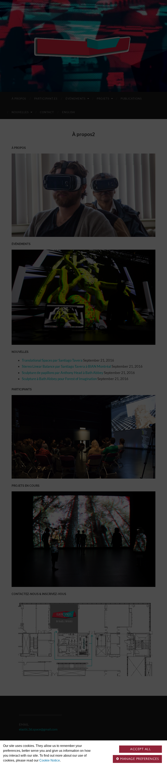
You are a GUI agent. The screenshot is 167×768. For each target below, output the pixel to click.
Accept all (140, 749)
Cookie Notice (49, 760)
